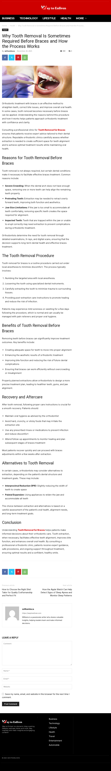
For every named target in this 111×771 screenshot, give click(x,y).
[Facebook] (5, 57)
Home (4, 25)
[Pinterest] (18, 57)
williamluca (10, 51)
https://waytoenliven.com (31, 613)
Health (12, 25)
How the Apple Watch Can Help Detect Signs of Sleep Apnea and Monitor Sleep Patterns (56, 592)
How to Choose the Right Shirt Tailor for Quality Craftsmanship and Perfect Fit (17, 592)
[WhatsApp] (25, 57)
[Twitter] (11, 57)
